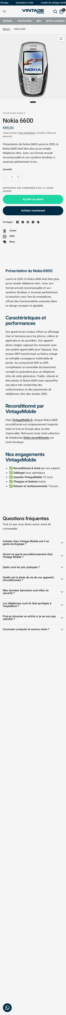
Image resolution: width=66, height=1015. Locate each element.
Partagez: (8, 222)
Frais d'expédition (27, 133)
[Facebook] (17, 222)
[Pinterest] (28, 222)
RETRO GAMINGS (55, 21)
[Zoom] (61, 38)
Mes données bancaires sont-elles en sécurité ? (26, 592)
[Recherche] (55, 11)
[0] (60, 11)
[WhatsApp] (33, 222)
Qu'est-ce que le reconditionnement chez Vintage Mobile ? (28, 556)
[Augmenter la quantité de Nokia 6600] (18, 177)
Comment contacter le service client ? (26, 629)
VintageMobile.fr (22, 420)
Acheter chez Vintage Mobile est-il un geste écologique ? (26, 543)
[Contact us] (7, 1007)
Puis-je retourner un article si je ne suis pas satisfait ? (29, 618)
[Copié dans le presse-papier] (38, 222)
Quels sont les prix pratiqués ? (21, 567)
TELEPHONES (24, 21)
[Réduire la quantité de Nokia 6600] (6, 177)
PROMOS (7, 21)
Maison (6, 29)
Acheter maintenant (33, 210)
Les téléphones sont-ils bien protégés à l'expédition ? (27, 605)
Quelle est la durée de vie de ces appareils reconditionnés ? (28, 579)
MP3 (38, 21)
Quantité (7, 169)
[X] (23, 222)
